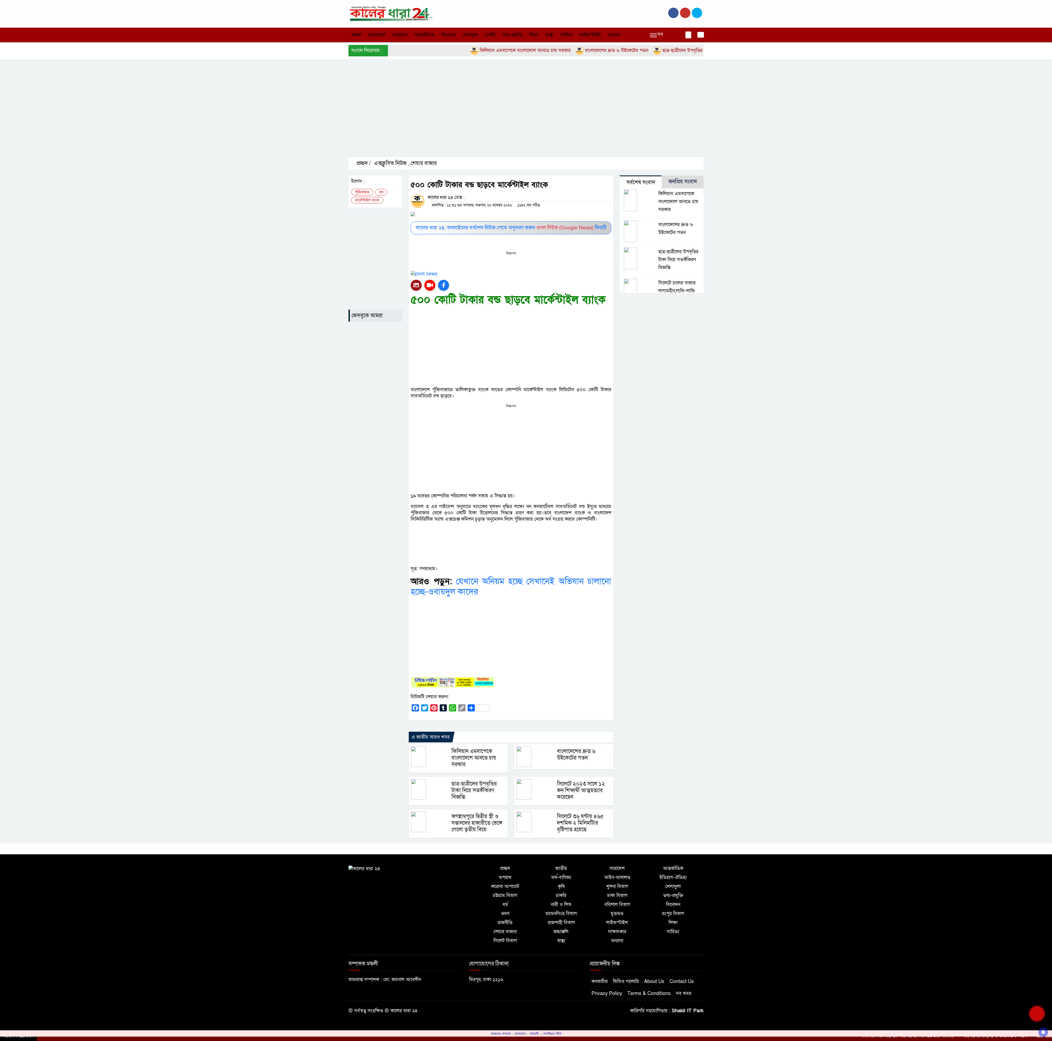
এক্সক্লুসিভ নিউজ (390, 163)
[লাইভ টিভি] (429, 285)
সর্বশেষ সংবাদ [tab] (641, 182)
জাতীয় (561, 868)
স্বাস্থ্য (549, 35)
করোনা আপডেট (505, 886)
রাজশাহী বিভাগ (561, 922)
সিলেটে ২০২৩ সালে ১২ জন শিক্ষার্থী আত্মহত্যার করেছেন (581, 790)
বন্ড (381, 192)
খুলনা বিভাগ (617, 886)
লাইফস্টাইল (590, 35)
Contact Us (682, 981)
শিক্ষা (533, 35)
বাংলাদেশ (376, 35)
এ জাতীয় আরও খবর (430, 737)
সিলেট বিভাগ (505, 941)
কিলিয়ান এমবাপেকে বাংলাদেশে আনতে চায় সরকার (488, 50)
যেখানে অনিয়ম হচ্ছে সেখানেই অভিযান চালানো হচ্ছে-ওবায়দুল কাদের (511, 587)
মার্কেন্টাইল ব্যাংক (367, 200)
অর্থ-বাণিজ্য (561, 877)
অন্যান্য (614, 35)
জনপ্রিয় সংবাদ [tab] (682, 181)
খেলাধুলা (470, 35)
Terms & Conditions (649, 993)
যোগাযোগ (520, 1033)
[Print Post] (416, 285)
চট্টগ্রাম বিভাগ (505, 895)
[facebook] (673, 13)
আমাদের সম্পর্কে (500, 1033)
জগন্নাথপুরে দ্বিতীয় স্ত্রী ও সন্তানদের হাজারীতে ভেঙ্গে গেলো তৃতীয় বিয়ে (476, 823)
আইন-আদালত (617, 877)
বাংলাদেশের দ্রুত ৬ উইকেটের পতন (579, 50)
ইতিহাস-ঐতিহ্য (673, 877)
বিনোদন (448, 35)
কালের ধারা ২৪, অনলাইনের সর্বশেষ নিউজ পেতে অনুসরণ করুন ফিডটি (511, 227)
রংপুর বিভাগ (673, 913)
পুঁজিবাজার (362, 192)
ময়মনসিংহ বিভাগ (561, 913)
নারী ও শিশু (561, 904)
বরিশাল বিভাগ (617, 904)
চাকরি (490, 35)
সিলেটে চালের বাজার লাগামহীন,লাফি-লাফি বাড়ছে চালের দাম (677, 291)
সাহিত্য (566, 35)
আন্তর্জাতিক (424, 35)
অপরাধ (505, 877)
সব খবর (683, 993)
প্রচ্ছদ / (363, 163)
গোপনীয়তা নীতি (552, 1033)
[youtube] (697, 13)
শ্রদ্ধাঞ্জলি (561, 931)
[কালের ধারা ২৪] (390, 13)
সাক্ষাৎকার (617, 931)
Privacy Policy (606, 993)
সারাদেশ (399, 35)
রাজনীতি (505, 922)
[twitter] (685, 13)
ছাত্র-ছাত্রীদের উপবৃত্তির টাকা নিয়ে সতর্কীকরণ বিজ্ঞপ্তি (671, 50)
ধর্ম (505, 904)
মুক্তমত (617, 913)
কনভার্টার (599, 981)
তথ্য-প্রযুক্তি (512, 35)
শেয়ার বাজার (424, 163)
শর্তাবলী (534, 1033)
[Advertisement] (512, 112)
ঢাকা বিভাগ (617, 895)
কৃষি (561, 886)
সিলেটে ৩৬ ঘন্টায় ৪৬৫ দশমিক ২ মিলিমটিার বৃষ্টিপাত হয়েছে (580, 823)
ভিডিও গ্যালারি (626, 981)
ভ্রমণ (505, 913)
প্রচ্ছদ (356, 35)
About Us (654, 981)
